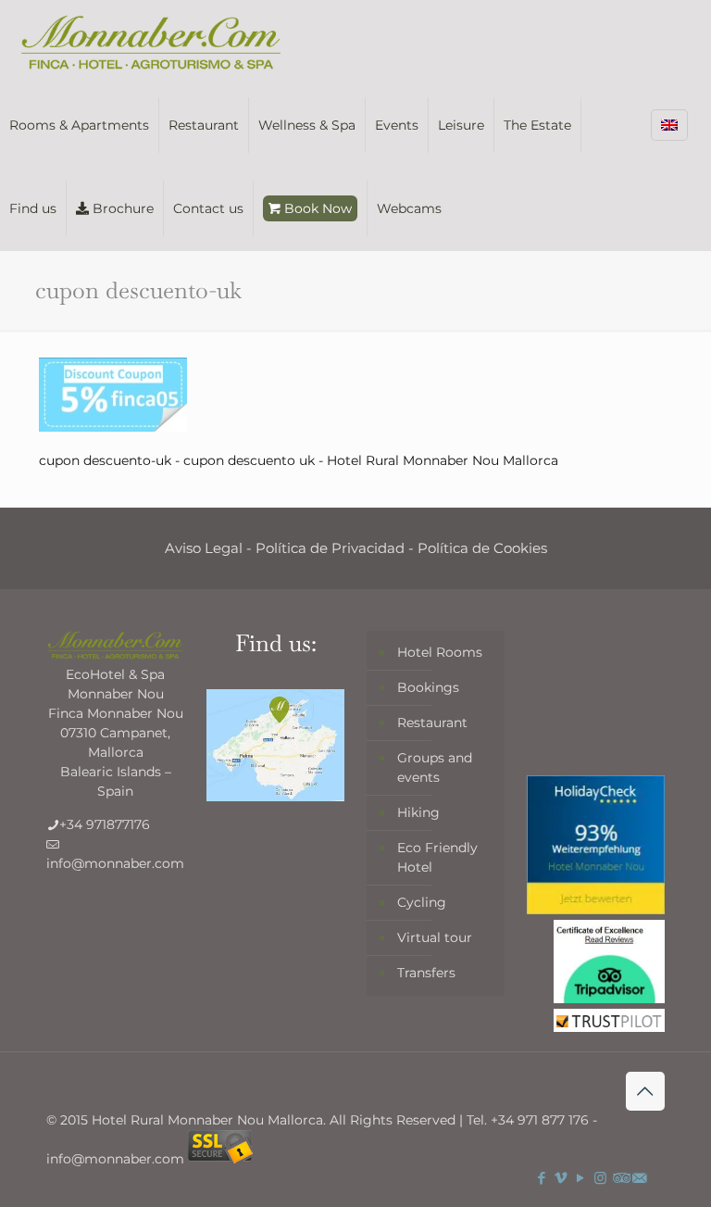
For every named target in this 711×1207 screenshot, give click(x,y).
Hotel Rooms (439, 652)
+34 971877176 (104, 824)
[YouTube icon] (581, 1178)
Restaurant (432, 722)
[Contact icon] (639, 1178)
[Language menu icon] (669, 125)
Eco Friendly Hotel (437, 857)
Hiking (418, 812)
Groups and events (434, 767)
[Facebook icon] (542, 1178)
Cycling (421, 902)
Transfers (426, 972)
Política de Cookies (482, 548)
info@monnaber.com (115, 863)
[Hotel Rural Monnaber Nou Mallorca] (151, 41)
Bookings (428, 687)
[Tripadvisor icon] (620, 1178)
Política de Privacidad (330, 548)
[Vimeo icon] (561, 1178)
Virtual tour (434, 937)
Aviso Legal (204, 548)
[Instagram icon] (600, 1178)
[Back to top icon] (645, 1091)
